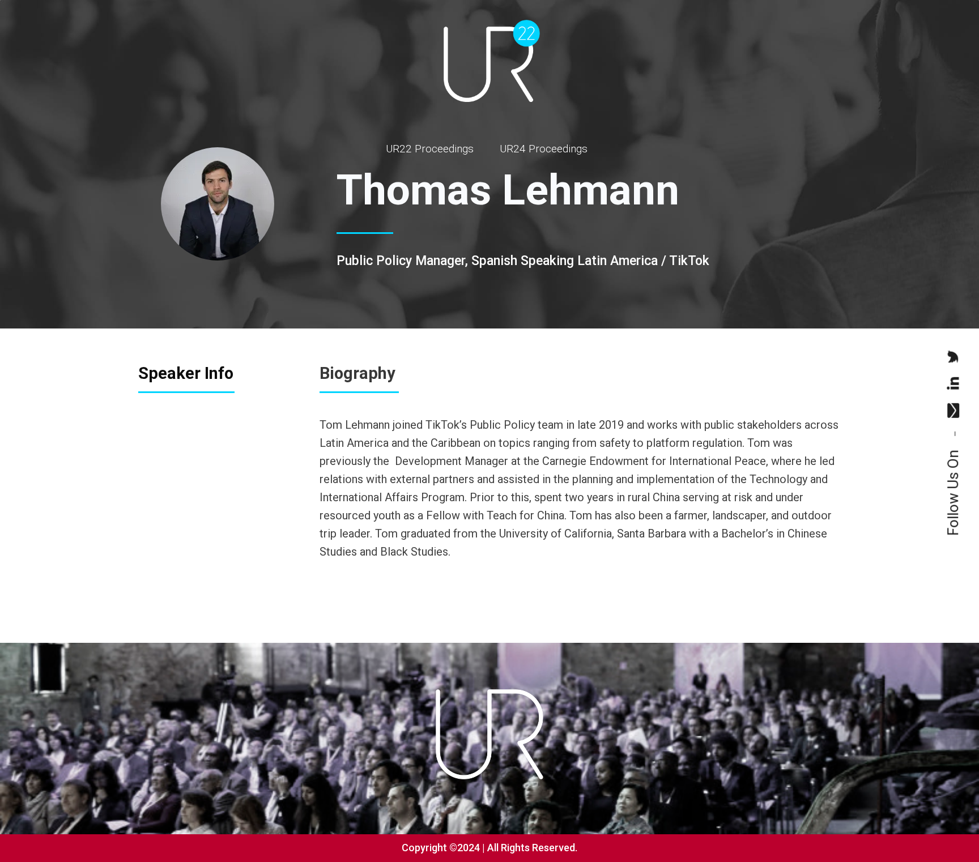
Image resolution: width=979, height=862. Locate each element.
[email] (952, 410)
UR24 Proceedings (544, 148)
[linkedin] (952, 383)
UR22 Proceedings (430, 148)
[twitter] (952, 357)
